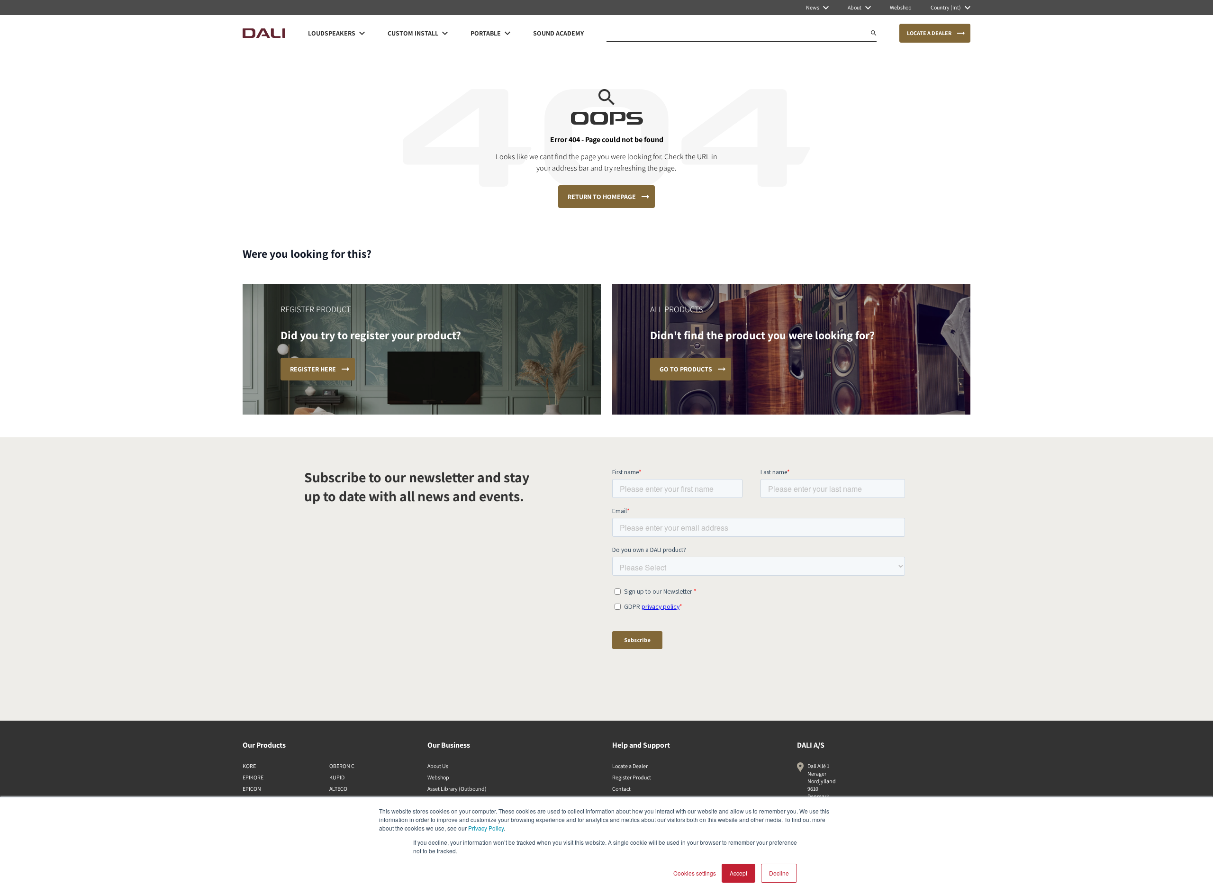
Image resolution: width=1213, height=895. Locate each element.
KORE (249, 765)
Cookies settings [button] (694, 873)
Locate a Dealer (630, 765)
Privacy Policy (486, 828)
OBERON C (341, 765)
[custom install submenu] (445, 33)
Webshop (438, 777)
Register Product (631, 777)
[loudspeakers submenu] (362, 33)
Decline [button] (779, 873)
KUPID (336, 777)
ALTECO (338, 788)
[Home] (264, 33)
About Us (437, 765)
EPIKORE (253, 777)
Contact (621, 788)
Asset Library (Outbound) (457, 788)
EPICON (252, 788)
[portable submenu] (507, 33)
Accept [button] (738, 873)
